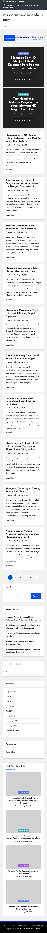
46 (30, 577)
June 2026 (10, 701)
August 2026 (11, 692)
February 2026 (12, 721)
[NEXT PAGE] (36, 577)
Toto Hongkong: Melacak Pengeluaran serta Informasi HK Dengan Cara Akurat (22, 183)
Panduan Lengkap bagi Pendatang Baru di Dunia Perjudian (20, 401)
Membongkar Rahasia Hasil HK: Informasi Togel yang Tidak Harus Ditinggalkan (22, 446)
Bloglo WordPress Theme (30, 929)
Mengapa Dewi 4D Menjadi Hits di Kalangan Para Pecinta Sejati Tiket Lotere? (23, 138)
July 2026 (10, 696)
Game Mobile (23, 53)
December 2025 (12, 731)
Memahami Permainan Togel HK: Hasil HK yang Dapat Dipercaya (22, 313)
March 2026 (11, 716)
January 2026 (11, 726)
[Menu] (6, 27)
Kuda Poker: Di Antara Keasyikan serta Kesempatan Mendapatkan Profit (22, 534)
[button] (23, 80)
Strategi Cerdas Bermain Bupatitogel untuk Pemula (23, 635)
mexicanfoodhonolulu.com (23, 17)
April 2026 (10, 711)
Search (8, 587)
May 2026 (10, 706)
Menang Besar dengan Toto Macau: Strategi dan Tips (20, 643)
